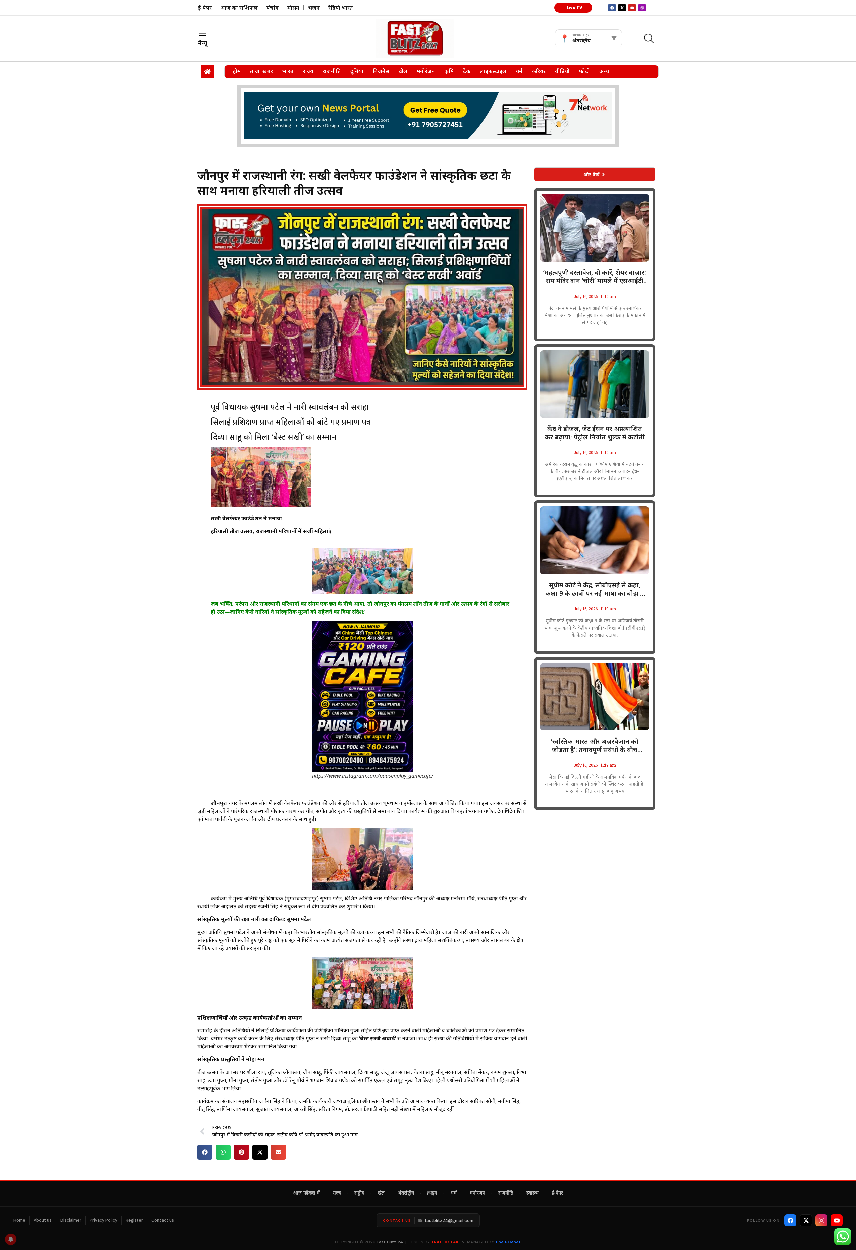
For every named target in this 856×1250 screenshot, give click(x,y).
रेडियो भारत (340, 7)
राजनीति (332, 71)
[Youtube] (632, 7)
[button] (204, 1152)
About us (43, 1220)
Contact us (162, 1220)
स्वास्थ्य (532, 1193)
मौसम (293, 7)
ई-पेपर (205, 7)
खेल (403, 71)
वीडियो (562, 71)
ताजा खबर (261, 71)
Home (19, 1220)
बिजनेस (381, 71)
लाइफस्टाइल (493, 71)
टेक (466, 71)
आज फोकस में (306, 1193)
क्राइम (432, 1193)
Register (134, 1220)
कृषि (449, 71)
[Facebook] (790, 1220)
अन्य (604, 71)
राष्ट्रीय (359, 1193)
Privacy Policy (103, 1220)
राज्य (308, 71)
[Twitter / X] (806, 1220)
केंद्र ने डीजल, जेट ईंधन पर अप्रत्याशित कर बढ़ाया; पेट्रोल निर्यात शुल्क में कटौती (595, 433)
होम (237, 71)
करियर (539, 71)
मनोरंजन (426, 71)
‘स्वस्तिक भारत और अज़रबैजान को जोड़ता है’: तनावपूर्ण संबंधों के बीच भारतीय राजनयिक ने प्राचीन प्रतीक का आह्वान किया (595, 745)
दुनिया (356, 71)
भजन (314, 7)
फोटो (584, 71)
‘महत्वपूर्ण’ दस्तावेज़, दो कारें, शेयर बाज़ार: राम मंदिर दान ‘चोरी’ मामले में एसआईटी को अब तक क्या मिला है (594, 276)
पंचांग (272, 7)
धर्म (519, 71)
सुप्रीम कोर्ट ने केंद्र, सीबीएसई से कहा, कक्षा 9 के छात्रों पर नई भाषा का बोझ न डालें (594, 589)
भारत (288, 71)
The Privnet (508, 1242)
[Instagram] (642, 7)
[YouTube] (837, 1220)
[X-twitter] (622, 7)
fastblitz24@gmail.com (449, 1220)
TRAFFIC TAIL (445, 1242)
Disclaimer (70, 1220)
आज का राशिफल (239, 7)
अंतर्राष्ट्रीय (406, 1193)
